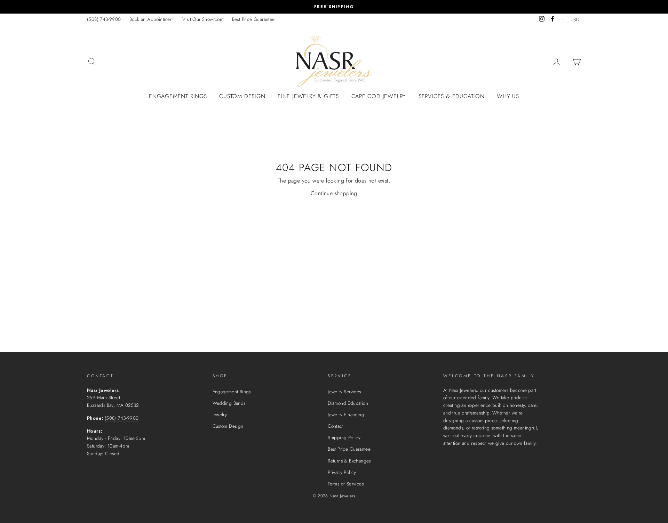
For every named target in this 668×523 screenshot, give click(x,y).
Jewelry (220, 414)
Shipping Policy (344, 437)
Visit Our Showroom (202, 19)
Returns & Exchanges (349, 460)
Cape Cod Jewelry (378, 96)
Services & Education (452, 96)
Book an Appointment (151, 19)
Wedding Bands (229, 403)
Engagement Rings (178, 96)
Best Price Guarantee (253, 19)
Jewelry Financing (346, 414)
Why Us (508, 96)
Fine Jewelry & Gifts (308, 96)
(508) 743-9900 (104, 19)
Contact (335, 426)
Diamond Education (348, 403)
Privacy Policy (342, 472)
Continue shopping (334, 193)
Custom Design (242, 96)
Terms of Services (346, 483)
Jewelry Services (344, 391)
